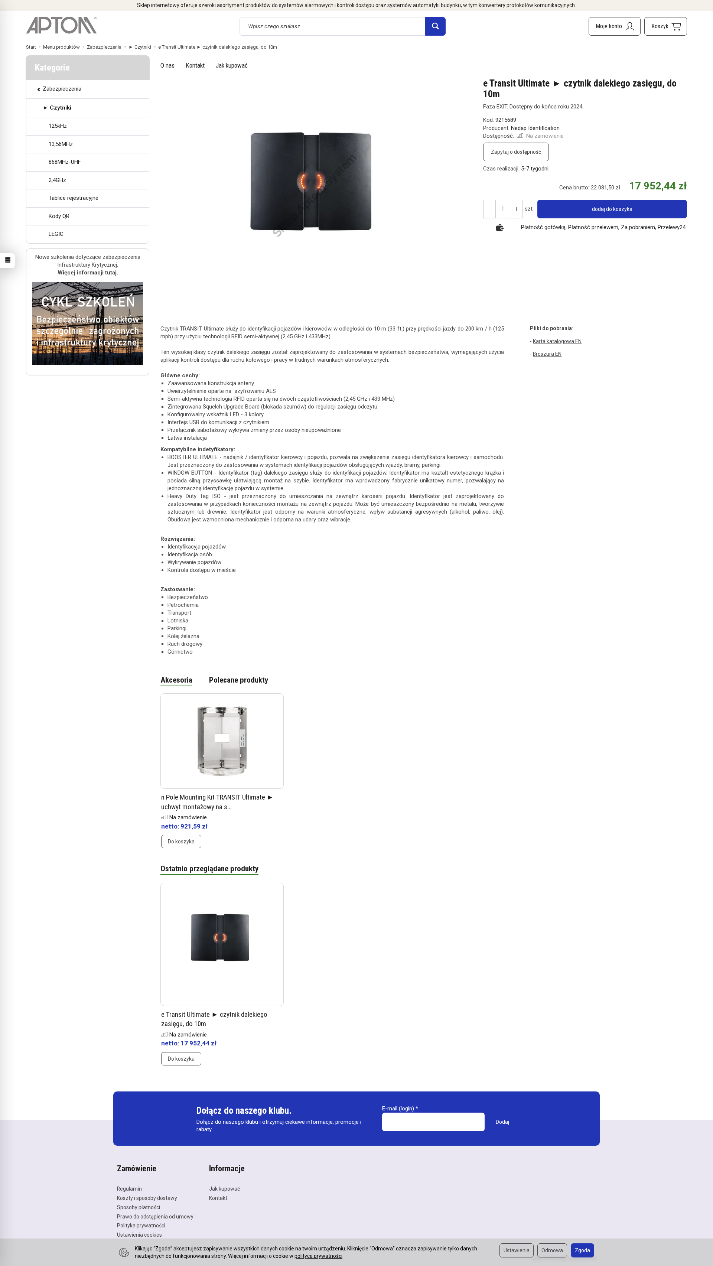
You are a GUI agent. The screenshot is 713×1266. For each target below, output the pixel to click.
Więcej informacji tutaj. (88, 272)
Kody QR (59, 216)
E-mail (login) (398, 1108)
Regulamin (129, 1189)
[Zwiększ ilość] (489, 209)
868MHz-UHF (65, 162)
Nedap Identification (535, 128)
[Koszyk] (665, 26)
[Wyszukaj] (435, 26)
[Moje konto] (615, 26)
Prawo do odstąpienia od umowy (155, 1217)
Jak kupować (232, 65)
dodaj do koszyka (612, 209)
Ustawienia (517, 1250)
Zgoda (582, 1250)
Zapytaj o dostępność (516, 152)
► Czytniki (57, 107)
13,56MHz (61, 144)
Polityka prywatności (141, 1225)
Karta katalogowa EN (557, 341)
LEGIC (56, 234)
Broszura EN (547, 354)
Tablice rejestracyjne (73, 198)
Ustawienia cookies (139, 1235)
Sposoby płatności (138, 1207)
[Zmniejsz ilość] (516, 209)
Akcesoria (176, 680)
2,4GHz (57, 180)
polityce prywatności (318, 1256)
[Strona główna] (61, 25)
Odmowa (552, 1250)
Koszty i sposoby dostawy (147, 1198)
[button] (315, 196)
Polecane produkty (238, 680)
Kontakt (195, 65)
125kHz (58, 126)
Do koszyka (181, 841)
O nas (167, 65)
